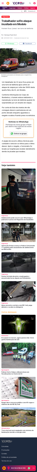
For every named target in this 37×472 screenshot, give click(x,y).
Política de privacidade (9, 457)
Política (26, 8)
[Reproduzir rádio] (4, 468)
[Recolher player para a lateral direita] (34, 468)
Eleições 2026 (5, 8)
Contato (4, 454)
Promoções (5, 450)
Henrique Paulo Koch (10, 35)
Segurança (12, 8)
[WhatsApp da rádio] (29, 468)
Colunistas (4, 446)
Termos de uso (6, 461)
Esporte (33, 8)
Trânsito (19, 8)
